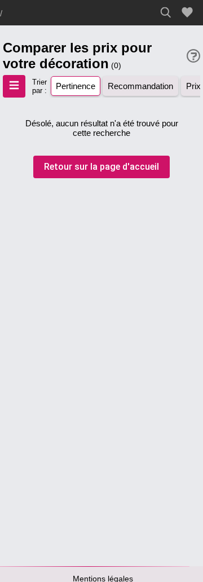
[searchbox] (169, 12)
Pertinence (75, 86)
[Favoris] (189, 12)
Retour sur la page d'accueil (101, 166)
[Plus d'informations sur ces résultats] (193, 56)
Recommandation (140, 86)
